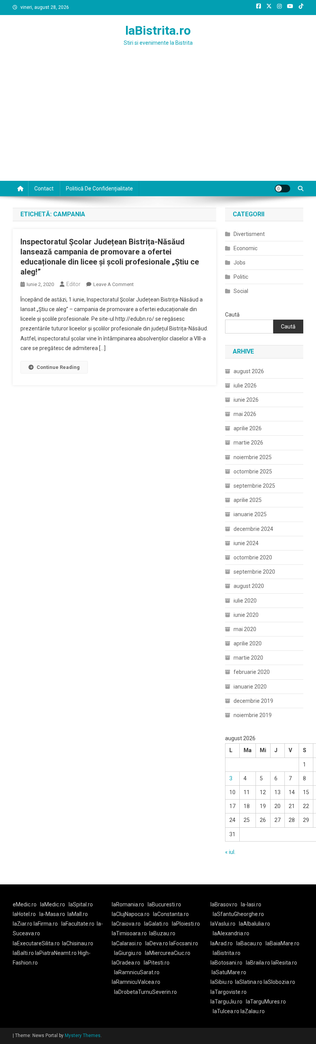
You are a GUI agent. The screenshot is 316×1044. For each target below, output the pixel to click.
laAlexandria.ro (231, 933)
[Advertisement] (158, 123)
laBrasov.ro (223, 904)
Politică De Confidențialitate (99, 188)
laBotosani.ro (226, 963)
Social (241, 291)
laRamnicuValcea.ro (136, 982)
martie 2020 (248, 658)
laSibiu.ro (221, 982)
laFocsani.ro (183, 943)
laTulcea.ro (226, 1011)
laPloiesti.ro (186, 924)
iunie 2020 (246, 615)
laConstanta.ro (171, 914)
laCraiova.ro (126, 924)
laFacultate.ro (77, 924)
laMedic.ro (53, 904)
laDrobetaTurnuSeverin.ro (145, 992)
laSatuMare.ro (229, 972)
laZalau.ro (252, 1011)
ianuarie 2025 (250, 514)
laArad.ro (221, 943)
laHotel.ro (24, 914)
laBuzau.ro (162, 933)
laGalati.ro (156, 924)
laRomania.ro (128, 904)
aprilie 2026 (248, 428)
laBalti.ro (23, 953)
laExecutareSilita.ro (36, 943)
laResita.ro (284, 963)
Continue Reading (58, 367)
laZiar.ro (23, 924)
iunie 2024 (246, 543)
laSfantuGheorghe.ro (238, 914)
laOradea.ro (126, 963)
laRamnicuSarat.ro (137, 972)
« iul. (230, 852)
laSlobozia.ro (279, 982)
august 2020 (249, 586)
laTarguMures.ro (266, 1002)
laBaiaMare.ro (282, 943)
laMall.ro (77, 914)
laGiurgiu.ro (129, 953)
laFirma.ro (46, 924)
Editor (73, 284)
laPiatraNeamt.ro (56, 953)
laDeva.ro (156, 943)
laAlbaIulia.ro (254, 924)
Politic (241, 277)
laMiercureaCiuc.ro (167, 953)
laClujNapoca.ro (131, 914)
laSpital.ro (81, 904)
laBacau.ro (249, 943)
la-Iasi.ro (251, 904)
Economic (245, 248)
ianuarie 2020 (250, 687)
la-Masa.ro (52, 914)
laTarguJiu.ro (228, 1002)
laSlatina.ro (248, 982)
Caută (232, 315)
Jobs (239, 262)
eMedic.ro (25, 904)
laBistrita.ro (158, 30)
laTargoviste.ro (228, 992)
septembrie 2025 (254, 486)
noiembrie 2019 (253, 715)
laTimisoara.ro (129, 933)
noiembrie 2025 (253, 457)
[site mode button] (282, 188)
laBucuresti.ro (164, 904)
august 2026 (249, 371)
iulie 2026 (245, 385)
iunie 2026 (246, 400)
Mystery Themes (83, 1035)
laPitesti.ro (157, 963)
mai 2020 (245, 629)
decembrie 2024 (253, 529)
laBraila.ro (258, 963)
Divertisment (249, 234)
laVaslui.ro (224, 924)
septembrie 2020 (254, 572)
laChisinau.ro (77, 943)
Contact (44, 188)
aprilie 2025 (248, 500)
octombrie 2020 (253, 557)
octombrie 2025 (253, 471)
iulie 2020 (245, 601)
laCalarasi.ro (127, 943)
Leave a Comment (113, 284)
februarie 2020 (252, 672)
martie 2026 (248, 442)
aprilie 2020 (248, 643)
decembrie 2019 (253, 701)
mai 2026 (245, 414)
